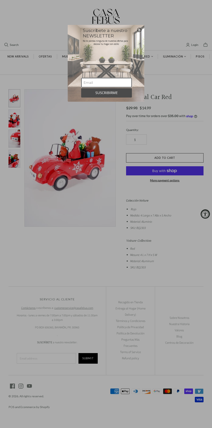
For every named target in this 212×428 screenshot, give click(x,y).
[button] (139, 29)
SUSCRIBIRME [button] (106, 92)
